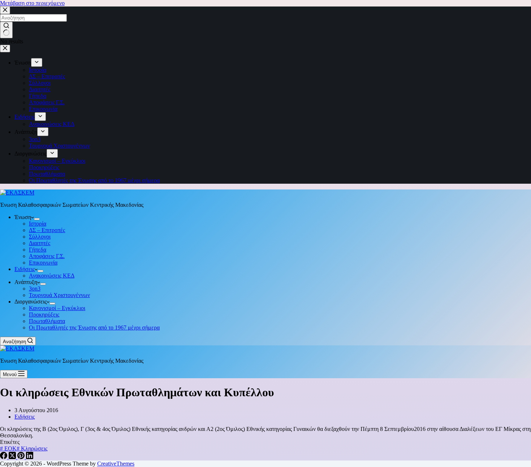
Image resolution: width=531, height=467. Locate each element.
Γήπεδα (37, 249)
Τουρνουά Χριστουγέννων (59, 295)
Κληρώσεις (32, 448)
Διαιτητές (39, 243)
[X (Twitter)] (13, 457)
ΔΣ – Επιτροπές (47, 230)
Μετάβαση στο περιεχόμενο (32, 3)
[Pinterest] (21, 457)
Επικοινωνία (43, 262)
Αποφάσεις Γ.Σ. (47, 256)
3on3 (34, 288)
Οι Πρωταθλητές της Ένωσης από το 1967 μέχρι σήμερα (94, 327)
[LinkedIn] (29, 457)
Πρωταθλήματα (47, 321)
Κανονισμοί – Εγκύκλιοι (57, 308)
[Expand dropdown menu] (37, 219)
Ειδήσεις (24, 269)
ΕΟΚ (8, 448)
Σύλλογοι (40, 237)
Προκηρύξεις (44, 314)
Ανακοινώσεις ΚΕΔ (51, 275)
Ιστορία (37, 224)
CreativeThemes (115, 464)
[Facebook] (4, 457)
